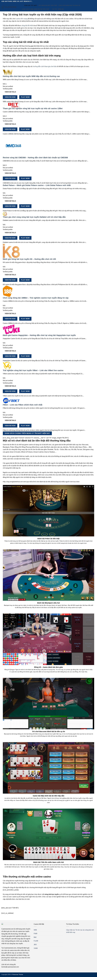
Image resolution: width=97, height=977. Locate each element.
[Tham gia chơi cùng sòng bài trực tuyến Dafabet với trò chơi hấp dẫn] (11, 214)
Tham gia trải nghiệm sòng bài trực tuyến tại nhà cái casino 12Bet (33, 108)
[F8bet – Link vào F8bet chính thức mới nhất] (11, 400)
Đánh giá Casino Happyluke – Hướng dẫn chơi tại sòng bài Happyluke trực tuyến (39, 335)
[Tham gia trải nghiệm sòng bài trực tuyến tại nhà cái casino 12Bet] (11, 105)
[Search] (22, 5)
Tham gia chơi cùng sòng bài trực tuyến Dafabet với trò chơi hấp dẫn (34, 217)
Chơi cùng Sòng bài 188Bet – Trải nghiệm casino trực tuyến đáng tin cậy (35, 298)
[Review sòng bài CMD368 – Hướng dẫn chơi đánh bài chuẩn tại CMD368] (13, 145)
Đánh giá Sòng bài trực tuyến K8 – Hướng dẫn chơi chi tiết (29, 259)
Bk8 (35, 937)
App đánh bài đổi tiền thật (47, 5)
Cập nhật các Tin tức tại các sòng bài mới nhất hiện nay (80, 931)
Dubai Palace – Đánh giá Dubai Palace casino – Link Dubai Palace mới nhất (37, 185)
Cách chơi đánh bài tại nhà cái (69, 5)
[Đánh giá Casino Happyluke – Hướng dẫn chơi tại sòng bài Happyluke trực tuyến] (11, 329)
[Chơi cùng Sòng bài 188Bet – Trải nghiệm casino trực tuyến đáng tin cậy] (11, 291)
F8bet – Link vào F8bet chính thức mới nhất (22, 405)
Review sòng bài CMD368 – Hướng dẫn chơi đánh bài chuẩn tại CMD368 (35, 158)
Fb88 (35, 933)
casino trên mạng (21, 18)
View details (10, 92)
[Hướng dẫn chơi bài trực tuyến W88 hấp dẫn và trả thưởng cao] (11, 72)
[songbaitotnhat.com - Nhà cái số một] (9, 7)
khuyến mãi (39, 880)
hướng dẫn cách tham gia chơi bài (44, 66)
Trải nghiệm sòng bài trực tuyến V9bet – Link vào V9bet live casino (33, 370)
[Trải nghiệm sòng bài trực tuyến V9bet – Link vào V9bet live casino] (11, 365)
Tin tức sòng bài (58, 9)
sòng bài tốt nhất (27, 25)
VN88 (36, 948)
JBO (35, 944)
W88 (35, 930)
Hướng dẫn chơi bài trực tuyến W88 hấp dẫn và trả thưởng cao (31, 76)
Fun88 (36, 941)
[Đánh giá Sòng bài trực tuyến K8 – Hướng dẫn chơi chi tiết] (11, 250)
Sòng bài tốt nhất (30, 5)
